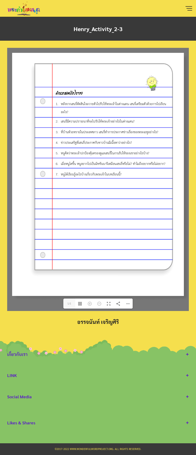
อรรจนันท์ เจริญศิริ (98, 321)
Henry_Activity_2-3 (98, 29)
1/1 (69, 303)
